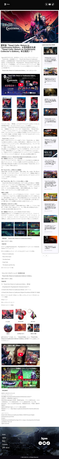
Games (4, 437)
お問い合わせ (5, 447)
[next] (46, 256)
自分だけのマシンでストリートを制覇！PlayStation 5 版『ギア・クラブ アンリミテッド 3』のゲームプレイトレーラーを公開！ (50, 80)
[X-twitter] (46, 4)
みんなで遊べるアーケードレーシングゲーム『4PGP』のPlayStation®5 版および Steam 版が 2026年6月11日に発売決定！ (50, 227)
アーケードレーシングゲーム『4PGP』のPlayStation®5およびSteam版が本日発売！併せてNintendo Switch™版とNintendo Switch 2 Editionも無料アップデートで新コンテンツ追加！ (50, 184)
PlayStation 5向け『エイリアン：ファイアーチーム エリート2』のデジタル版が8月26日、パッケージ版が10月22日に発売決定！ (50, 120)
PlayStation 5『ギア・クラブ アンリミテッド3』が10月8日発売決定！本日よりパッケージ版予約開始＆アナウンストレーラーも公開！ (50, 141)
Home (3, 434)
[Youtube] (49, 4)
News (3, 441)
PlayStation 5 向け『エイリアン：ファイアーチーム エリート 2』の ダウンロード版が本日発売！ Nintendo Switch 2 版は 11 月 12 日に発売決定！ (50, 59)
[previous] (43, 256)
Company (5, 444)
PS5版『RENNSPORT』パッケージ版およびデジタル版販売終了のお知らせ (50, 247)
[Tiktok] (52, 4)
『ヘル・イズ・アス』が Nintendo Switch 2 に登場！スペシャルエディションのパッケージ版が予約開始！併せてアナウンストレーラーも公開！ (50, 162)
